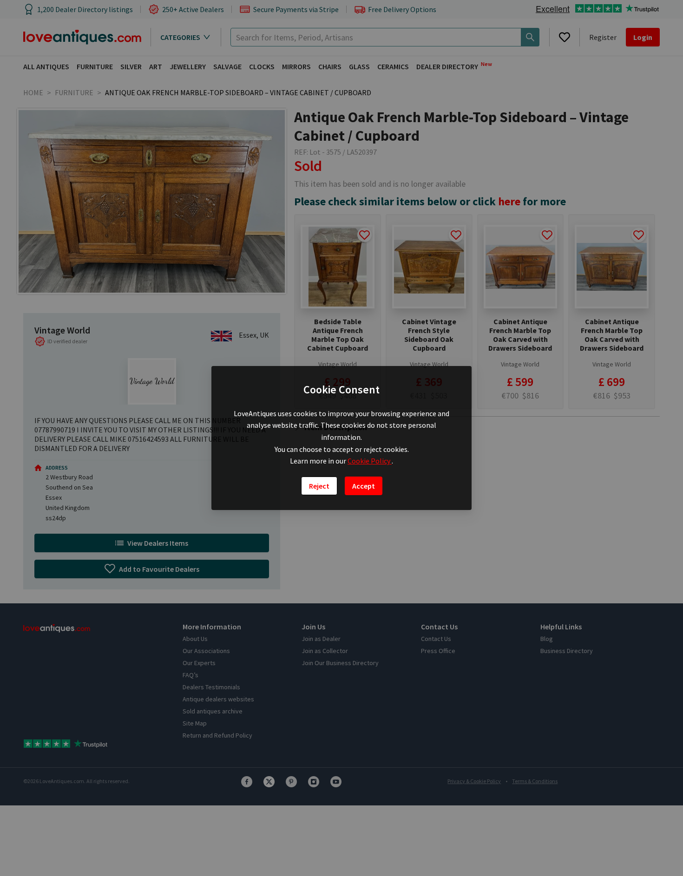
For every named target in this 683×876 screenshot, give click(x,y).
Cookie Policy (370, 460)
